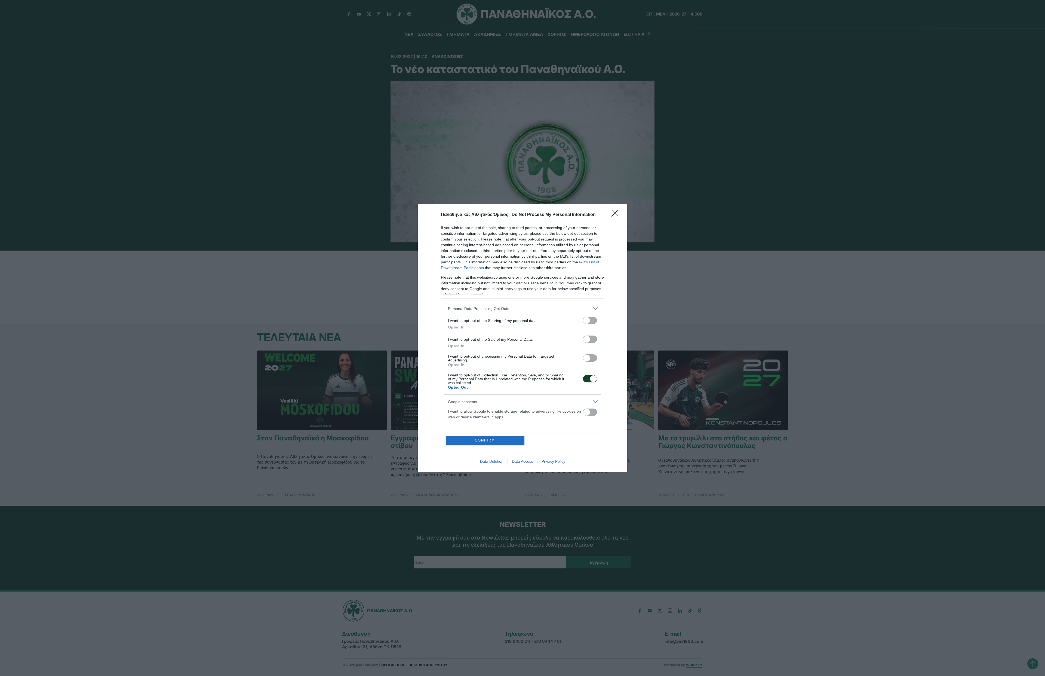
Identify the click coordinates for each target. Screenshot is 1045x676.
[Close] (616, 215)
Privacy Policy (553, 461)
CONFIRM (485, 440)
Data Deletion (491, 461)
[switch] (590, 320)
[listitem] (522, 308)
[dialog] (522, 338)
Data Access (522, 461)
